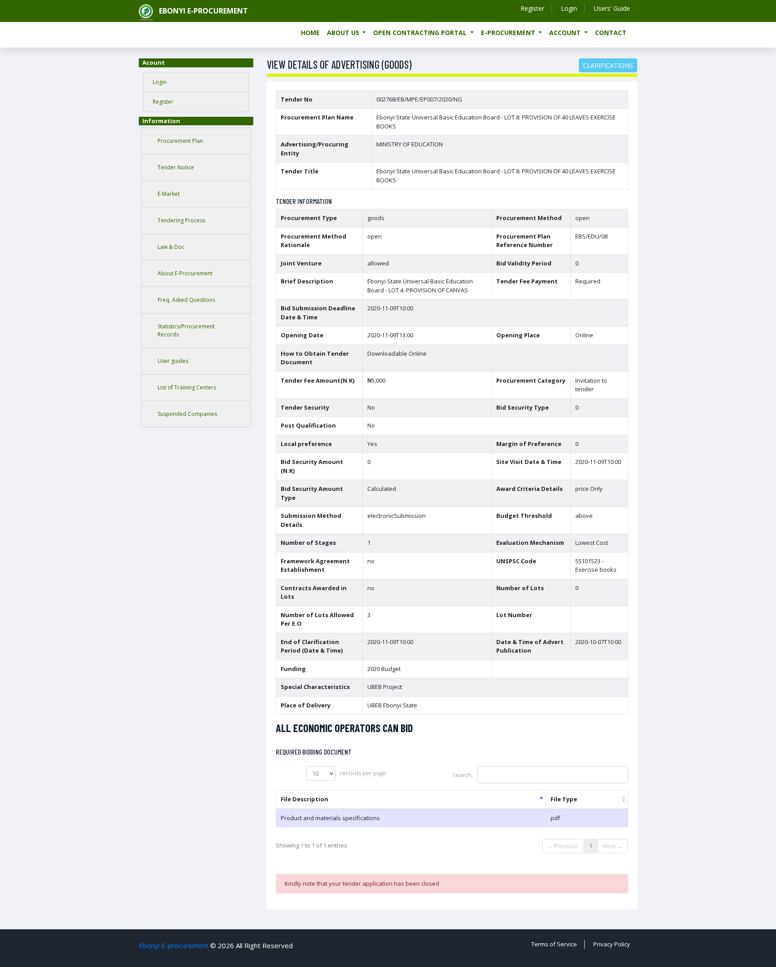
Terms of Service (554, 944)
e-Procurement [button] (509, 32)
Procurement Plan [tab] (180, 141)
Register (532, 8)
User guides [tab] (173, 361)
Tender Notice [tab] (176, 167)
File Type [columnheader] (564, 799)
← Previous (562, 846)
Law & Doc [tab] (171, 247)
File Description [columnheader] (304, 799)
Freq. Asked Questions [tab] (186, 300)
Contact (610, 32)
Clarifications (608, 65)
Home (310, 32)
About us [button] (344, 32)
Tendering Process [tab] (181, 220)
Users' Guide (612, 8)
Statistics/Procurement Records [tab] (186, 330)
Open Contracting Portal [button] (420, 32)
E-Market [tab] (169, 194)
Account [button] (565, 32)
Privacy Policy (611, 944)
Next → (613, 846)
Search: (462, 775)
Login (569, 8)
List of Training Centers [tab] (187, 387)
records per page (363, 773)
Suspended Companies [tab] (187, 414)
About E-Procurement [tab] (185, 273)
